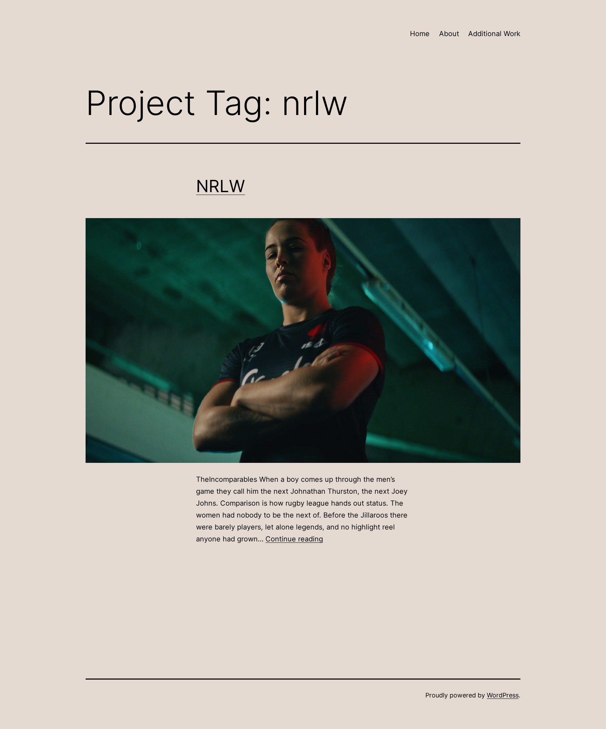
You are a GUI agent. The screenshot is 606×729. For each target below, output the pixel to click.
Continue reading (294, 539)
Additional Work (494, 33)
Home (420, 33)
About (449, 33)
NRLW (220, 186)
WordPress (503, 695)
